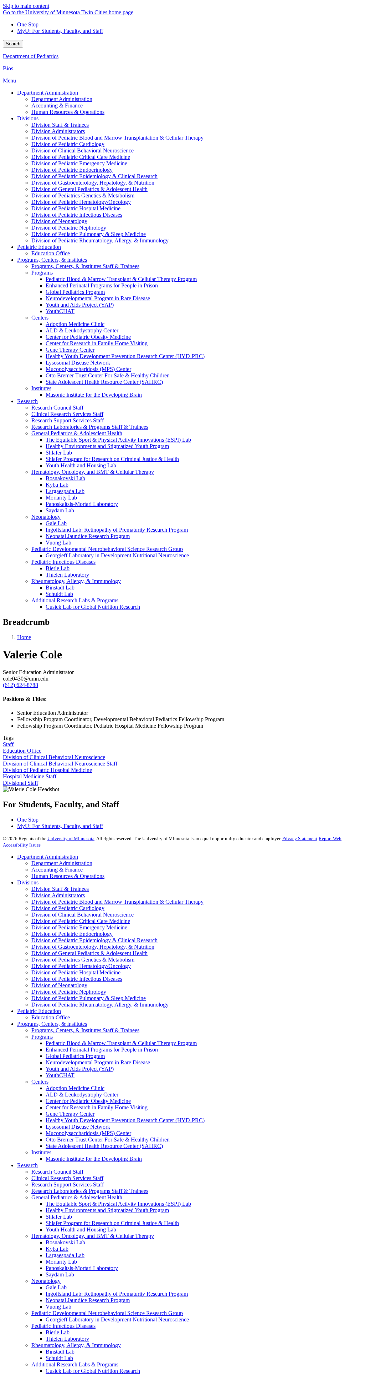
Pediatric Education (39, 1011)
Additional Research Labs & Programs (74, 1364)
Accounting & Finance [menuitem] (57, 105)
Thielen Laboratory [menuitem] (67, 575)
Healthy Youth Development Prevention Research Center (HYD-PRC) (125, 1120)
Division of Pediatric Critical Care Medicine (80, 921)
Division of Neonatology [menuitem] (59, 221)
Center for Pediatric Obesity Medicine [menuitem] (88, 337)
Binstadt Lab (60, 1352)
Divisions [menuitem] (27, 118)
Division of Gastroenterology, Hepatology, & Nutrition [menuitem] (92, 183)
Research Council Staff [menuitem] (57, 408)
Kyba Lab (57, 1249)
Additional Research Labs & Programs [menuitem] (74, 600)
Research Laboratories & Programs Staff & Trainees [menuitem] (89, 427)
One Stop (27, 24)
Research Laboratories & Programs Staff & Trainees (89, 1191)
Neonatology (46, 1281)
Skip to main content (26, 6)
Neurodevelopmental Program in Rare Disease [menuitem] (98, 298)
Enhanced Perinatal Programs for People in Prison (102, 1050)
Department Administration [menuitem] (47, 93)
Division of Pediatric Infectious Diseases (76, 979)
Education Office (22, 751)
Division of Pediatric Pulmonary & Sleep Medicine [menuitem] (88, 234)
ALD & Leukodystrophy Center (82, 1095)
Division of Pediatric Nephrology (68, 992)
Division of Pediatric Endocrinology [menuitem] (72, 170)
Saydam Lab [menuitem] (60, 510)
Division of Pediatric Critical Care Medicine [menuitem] (80, 157)
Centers (39, 1082)
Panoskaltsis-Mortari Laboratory (82, 1268)
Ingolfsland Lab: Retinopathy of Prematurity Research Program (117, 1294)
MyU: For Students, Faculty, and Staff (60, 31)
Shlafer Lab (59, 1217)
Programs (42, 1037)
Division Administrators (58, 895)
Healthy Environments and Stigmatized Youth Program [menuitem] (107, 446)
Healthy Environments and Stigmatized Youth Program (107, 1210)
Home (24, 637)
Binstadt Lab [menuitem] (60, 587)
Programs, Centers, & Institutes (52, 1024)
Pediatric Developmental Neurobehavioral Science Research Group (107, 1313)
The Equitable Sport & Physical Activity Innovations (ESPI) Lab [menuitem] (118, 440)
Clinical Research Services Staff (67, 1178)
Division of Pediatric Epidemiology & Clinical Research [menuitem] (94, 176)
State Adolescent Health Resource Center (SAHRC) (104, 1146)
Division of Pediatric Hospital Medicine (47, 770)
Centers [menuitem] (39, 318)
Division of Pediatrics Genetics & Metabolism (82, 960)
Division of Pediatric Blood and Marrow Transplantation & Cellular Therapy (117, 902)
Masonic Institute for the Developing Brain (94, 1159)
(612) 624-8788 (20, 685)
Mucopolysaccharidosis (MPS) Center (88, 1133)
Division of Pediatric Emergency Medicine (79, 927)
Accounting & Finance (57, 870)
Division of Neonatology (59, 985)
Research (27, 1165)
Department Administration (47, 857)
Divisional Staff (20, 783)
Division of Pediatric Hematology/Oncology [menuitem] (81, 202)
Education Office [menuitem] (50, 253)
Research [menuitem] (27, 401)
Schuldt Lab (59, 1358)
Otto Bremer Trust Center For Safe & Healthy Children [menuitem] (108, 375)
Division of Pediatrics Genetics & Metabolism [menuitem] (82, 195)
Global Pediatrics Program (75, 1056)
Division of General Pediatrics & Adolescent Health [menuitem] (89, 189)
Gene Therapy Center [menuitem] (70, 350)
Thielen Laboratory (67, 1339)
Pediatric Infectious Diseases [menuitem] (63, 562)
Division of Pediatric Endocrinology (72, 934)
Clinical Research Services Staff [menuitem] (67, 414)
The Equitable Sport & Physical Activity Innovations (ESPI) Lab (118, 1204)
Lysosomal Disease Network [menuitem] (78, 363)
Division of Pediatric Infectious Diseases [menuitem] (76, 215)
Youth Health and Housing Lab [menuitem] (81, 465)
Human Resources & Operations (67, 876)
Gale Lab (56, 1287)
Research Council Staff (57, 1172)
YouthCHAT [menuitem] (60, 311)
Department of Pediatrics (30, 56)
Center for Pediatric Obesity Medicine (88, 1101)
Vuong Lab (58, 1307)
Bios (8, 68)
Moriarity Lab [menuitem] (61, 498)
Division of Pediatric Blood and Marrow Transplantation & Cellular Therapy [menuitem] (117, 138)
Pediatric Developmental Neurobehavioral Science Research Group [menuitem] (107, 549)
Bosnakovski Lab (65, 1242)
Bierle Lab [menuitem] (58, 568)
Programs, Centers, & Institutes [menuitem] (52, 260)
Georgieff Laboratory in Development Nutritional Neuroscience (117, 1319)
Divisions (27, 882)
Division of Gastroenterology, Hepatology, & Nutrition (92, 947)
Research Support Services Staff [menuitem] (67, 420)
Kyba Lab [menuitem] (57, 485)
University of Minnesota (70, 838)
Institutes (41, 1152)
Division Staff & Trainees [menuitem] (60, 125)
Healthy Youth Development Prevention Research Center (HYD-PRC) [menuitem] (125, 356)
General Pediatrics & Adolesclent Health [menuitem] (76, 433)
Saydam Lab (60, 1274)
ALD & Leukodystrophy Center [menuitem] (82, 330)
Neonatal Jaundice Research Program (88, 1300)
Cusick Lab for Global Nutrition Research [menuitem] (93, 607)
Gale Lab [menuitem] (56, 523)
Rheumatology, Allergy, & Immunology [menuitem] (76, 581)
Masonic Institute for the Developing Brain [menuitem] (94, 395)
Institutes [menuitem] (41, 388)
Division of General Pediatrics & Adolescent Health (89, 953)
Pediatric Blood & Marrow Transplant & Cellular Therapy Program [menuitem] (121, 279)
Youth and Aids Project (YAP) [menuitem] (80, 305)
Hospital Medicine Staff (29, 776)
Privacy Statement (299, 838)
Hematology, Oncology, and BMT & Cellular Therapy (92, 1236)
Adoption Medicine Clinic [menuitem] (75, 324)
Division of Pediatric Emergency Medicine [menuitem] (79, 163)
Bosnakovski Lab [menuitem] (65, 478)
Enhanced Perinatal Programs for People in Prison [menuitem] (102, 285)
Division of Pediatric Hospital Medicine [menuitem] (75, 208)
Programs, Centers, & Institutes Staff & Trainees (85, 1030)
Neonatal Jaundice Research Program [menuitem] (88, 536)
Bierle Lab (58, 1332)
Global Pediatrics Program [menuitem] (75, 292)
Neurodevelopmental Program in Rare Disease (98, 1062)
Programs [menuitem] (42, 273)
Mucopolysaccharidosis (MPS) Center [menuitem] (88, 369)
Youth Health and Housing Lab (81, 1229)
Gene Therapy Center (70, 1114)
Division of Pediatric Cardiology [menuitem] (67, 144)
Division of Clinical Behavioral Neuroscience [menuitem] (82, 150)
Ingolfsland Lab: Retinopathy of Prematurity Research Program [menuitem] (117, 530)
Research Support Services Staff (67, 1184)
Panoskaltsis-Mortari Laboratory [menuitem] (82, 504)
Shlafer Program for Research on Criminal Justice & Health (112, 1223)
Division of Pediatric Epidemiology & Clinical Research (94, 940)
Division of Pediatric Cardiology (67, 908)
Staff (8, 744)
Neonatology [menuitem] (46, 517)
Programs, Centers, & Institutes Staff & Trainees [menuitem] (85, 266)
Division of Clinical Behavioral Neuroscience (54, 757)
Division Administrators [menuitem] (58, 131)
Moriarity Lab (61, 1262)
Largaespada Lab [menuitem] (65, 491)
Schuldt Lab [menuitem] (59, 594)
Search (13, 43)
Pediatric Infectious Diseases (63, 1326)
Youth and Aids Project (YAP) (80, 1069)
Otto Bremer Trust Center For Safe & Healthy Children (108, 1139)
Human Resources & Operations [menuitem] (67, 112)
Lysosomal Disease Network (78, 1127)
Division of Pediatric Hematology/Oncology (81, 966)
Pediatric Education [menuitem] (39, 247)
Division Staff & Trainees (60, 889)
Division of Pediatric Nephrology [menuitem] (68, 228)
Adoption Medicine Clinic (75, 1088)
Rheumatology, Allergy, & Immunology (76, 1345)
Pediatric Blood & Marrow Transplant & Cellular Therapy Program (121, 1043)
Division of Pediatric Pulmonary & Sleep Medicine (88, 998)
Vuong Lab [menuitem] (58, 543)
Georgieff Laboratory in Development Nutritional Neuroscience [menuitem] (117, 555)
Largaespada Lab (65, 1255)
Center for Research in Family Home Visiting (97, 1107)
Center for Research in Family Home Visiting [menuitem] (97, 343)
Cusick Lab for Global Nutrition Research (93, 1371)
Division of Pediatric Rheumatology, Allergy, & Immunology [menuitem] (100, 240)
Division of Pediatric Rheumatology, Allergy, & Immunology (100, 1005)
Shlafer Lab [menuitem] (59, 453)
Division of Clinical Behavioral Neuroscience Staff (60, 764)
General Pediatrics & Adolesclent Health (76, 1197)
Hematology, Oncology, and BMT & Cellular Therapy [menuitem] (92, 472)
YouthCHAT (60, 1075)
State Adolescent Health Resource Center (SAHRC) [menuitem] (104, 382)
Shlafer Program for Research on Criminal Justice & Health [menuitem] (112, 459)
